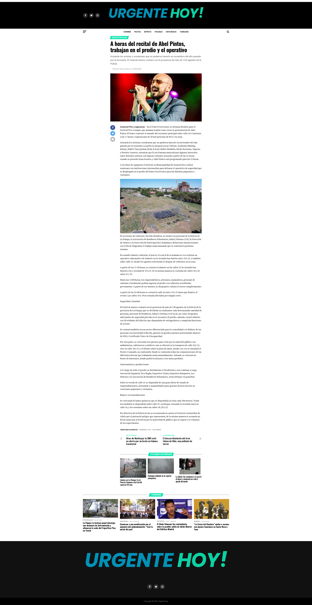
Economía (127, 31)
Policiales (158, 31)
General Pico (145, 430)
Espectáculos (171, 31)
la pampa (157, 430)
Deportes (147, 31)
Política (137, 31)
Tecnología (184, 31)
